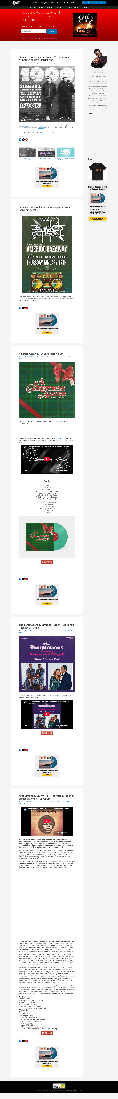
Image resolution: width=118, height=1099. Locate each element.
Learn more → (103, 108)
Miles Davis (44, 1093)
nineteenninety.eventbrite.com (44, 132)
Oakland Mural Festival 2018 (45, 158)
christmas (62, 357)
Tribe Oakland (24, 126)
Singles (42, 631)
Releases (49, 357)
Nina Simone (63, 802)
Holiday (33, 357)
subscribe (57, 438)
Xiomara (41, 128)
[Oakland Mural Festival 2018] (46, 152)
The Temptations (59, 631)
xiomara (40, 63)
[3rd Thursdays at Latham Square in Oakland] (65, 152)
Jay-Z (52, 631)
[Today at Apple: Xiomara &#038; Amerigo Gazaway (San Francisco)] (27, 152)
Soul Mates (49, 802)
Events (31, 63)
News (35, 63)
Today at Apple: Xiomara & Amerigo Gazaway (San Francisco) (26, 160)
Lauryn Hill (56, 802)
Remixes (55, 357)
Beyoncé (47, 631)
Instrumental (39, 357)
